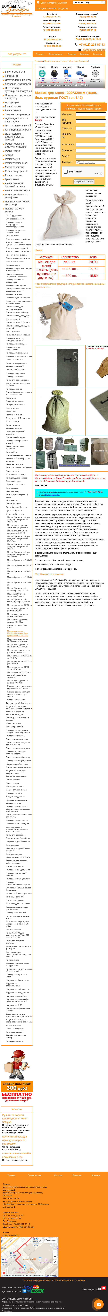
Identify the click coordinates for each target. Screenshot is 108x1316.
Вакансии (84, 54)
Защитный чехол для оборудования (15, 771)
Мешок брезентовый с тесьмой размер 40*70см (18, 589)
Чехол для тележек (14, 786)
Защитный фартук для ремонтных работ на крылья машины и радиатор (19, 708)
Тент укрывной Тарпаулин (18, 418)
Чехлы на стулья (13, 265)
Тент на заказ (12, 488)
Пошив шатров (12, 783)
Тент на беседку (13, 481)
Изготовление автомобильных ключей (14, 136)
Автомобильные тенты (16, 776)
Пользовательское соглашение (70, 1280)
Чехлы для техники (14, 376)
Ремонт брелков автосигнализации (16, 145)
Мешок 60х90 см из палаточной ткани (16, 595)
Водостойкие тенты (14, 401)
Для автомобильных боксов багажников (18, 889)
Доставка (72, 54)
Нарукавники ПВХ (14, 1005)
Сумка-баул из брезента (17, 507)
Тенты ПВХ (11, 411)
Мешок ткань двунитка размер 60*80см (17, 609)
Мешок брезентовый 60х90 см (19, 578)
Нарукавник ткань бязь (16, 996)
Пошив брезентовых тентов (18, 455)
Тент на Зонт (12, 452)
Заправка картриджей (18, 84)
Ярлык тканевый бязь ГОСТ (17, 626)
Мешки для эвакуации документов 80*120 (17, 532)
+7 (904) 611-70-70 (87, 23)
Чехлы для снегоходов (16, 344)
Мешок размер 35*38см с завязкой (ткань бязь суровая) (18, 675)
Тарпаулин (11, 398)
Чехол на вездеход (14, 1028)
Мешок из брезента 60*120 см (19, 567)
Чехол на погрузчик (15, 900)
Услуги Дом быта (15, 71)
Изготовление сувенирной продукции (18, 89)
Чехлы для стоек (13, 803)
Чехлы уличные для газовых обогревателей (19, 970)
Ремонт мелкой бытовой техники (15, 185)
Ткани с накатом (13, 723)
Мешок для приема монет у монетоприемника (19, 651)
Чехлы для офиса (14, 389)
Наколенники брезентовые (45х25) (18, 1009)
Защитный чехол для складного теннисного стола (19, 1020)
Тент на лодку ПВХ (14, 897)
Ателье (9, 154)
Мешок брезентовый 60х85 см (19, 572)
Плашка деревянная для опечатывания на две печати (18, 694)
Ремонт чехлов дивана (16, 255)
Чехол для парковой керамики (15, 433)
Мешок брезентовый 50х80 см (19, 561)
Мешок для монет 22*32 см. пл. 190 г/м (18, 668)
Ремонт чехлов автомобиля (18, 251)
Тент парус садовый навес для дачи (18, 849)
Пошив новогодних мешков (18, 767)
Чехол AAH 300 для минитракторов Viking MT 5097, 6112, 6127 (17, 935)
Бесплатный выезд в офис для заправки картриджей (14, 1140)
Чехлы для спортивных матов (16, 975)
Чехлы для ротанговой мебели (16, 874)
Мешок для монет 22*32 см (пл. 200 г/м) (19, 662)
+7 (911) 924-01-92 (87, 17)
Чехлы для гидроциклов (17, 353)
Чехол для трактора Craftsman (15, 942)
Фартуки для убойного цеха (18, 703)
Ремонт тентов (12, 408)
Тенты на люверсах (15, 464)
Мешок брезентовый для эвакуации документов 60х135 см (18, 519)
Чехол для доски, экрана (17, 380)
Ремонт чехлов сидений (17, 248)
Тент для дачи (12, 845)
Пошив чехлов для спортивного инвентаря (16, 275)
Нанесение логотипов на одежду (18, 97)
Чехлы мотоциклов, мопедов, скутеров (15, 339)
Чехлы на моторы (14, 428)
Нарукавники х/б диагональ (18, 992)
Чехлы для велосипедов (17, 820)
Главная (40, 54)
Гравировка (12, 179)
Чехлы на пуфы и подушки (18, 297)
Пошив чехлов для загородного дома (14, 307)
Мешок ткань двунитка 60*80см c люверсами (17, 640)
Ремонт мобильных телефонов (16, 196)
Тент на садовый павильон (18, 903)
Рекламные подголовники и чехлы (18, 917)
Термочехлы (11, 500)
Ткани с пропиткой (14, 727)
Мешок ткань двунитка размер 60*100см (17, 621)
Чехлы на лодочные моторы (19, 356)
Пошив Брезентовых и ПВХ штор (18, 203)
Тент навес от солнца (16, 474)
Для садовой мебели (15, 219)
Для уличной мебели (15, 370)
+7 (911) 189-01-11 (52, 39)
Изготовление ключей (18, 125)
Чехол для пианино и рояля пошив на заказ (19, 302)
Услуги (17, 64)
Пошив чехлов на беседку (17, 312)
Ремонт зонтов (13, 175)
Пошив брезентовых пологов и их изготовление (19, 393)
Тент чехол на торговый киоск (17, 496)
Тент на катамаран (14, 1032)
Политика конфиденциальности (38, 1280)
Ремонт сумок (13, 159)
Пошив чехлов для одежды (18, 315)
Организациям (55, 54)
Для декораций (13, 319)
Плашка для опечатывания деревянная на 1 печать (19, 687)
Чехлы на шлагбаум (15, 736)
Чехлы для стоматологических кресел (18, 883)
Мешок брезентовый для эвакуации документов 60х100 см (18, 554)
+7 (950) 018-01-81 (52, 46)
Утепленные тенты (14, 415)
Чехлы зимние (12, 960)
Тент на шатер (12, 491)
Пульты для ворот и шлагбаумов (17, 120)
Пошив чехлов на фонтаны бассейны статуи (18, 289)
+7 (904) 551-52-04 (51, 23)
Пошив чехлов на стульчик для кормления (18, 743)
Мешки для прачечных (16, 790)
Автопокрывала (13, 331)
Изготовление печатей (18, 80)
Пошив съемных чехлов (17, 739)
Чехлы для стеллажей (16, 912)
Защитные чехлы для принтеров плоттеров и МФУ (19, 1015)
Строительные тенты (15, 484)
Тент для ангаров (14, 854)
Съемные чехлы (13, 929)
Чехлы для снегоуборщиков (18, 760)
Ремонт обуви (13, 150)
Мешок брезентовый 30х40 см (19, 583)
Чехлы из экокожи (14, 294)
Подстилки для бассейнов (18, 838)
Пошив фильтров (13, 504)
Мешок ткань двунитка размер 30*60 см (17, 681)
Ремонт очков (13, 110)
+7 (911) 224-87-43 (51, 17)
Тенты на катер (13, 425)
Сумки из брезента (14, 510)
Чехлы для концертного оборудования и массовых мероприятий (18, 809)
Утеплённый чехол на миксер (16, 1036)
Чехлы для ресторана (16, 285)
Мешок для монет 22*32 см (19, 605)
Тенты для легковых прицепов (15, 447)
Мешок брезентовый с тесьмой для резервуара (18, 600)
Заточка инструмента (17, 114)
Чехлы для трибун (14, 793)
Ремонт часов (13, 106)
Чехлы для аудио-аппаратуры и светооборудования (15, 224)
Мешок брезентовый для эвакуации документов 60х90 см (18, 538)
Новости (17, 1109)
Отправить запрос (83, 181)
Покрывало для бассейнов (18, 841)
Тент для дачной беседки (17, 478)
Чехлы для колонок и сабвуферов (15, 280)
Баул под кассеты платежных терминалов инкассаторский (17, 829)
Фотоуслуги (12, 102)
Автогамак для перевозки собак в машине (17, 862)
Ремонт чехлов (12, 236)
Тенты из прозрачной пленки (19, 468)
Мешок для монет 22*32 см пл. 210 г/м (19, 657)
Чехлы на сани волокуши (17, 823)
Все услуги (15, 54)
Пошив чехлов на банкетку (18, 757)
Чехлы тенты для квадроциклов (13, 348)
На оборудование (14, 215)
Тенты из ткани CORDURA (18, 857)
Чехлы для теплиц (14, 1041)
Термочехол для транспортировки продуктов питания (18, 954)
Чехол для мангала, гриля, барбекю (18, 384)
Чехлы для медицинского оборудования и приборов (18, 731)
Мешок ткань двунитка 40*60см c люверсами (17, 645)
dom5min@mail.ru (94, 50)
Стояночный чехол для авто (19, 893)
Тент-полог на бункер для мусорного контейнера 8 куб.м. (17, 923)
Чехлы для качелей (15, 366)
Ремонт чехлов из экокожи (18, 258)
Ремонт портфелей (16, 171)
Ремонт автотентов (14, 261)
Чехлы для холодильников (18, 870)
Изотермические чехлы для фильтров (18, 947)
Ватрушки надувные (15, 796)
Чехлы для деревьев (15, 373)
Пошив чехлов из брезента (18, 322)
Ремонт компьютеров (17, 190)
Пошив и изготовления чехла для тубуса (19, 815)
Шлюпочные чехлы (14, 866)
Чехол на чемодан (14, 714)
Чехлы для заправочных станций (17, 442)
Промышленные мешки (16, 800)
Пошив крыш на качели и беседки (17, 719)
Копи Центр (12, 75)
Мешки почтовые (13, 1025)
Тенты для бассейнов (16, 835)
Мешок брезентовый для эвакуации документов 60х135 (18, 546)
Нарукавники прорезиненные (13, 984)
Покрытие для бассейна (17, 764)
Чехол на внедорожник (16, 363)
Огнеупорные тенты (15, 404)
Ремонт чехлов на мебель (18, 239)
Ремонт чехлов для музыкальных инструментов (18, 243)
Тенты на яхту (12, 421)
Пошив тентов (12, 471)
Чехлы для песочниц (15, 700)
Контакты (97, 54)
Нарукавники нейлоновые (17, 989)
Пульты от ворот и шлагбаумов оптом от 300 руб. (15, 1119)
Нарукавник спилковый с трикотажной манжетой (17, 1000)
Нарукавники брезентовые (18, 980)
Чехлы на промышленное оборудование (17, 964)
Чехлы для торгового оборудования (15, 231)
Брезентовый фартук (15, 437)
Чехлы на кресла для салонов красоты (15, 752)
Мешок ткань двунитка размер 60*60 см (17, 615)
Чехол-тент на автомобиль (18, 335)
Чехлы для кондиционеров (18, 879)
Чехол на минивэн (14, 359)
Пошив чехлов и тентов (14, 210)
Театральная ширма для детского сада (17, 908)
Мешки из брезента (15, 514)
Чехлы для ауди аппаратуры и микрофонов (19, 269)
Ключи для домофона (18, 129)
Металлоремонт (14, 167)
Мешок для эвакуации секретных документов (17, 526)
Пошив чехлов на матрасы (18, 748)
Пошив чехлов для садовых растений (18, 327)
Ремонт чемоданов (16, 163)
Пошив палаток (13, 780)
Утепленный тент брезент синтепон (17, 460)
